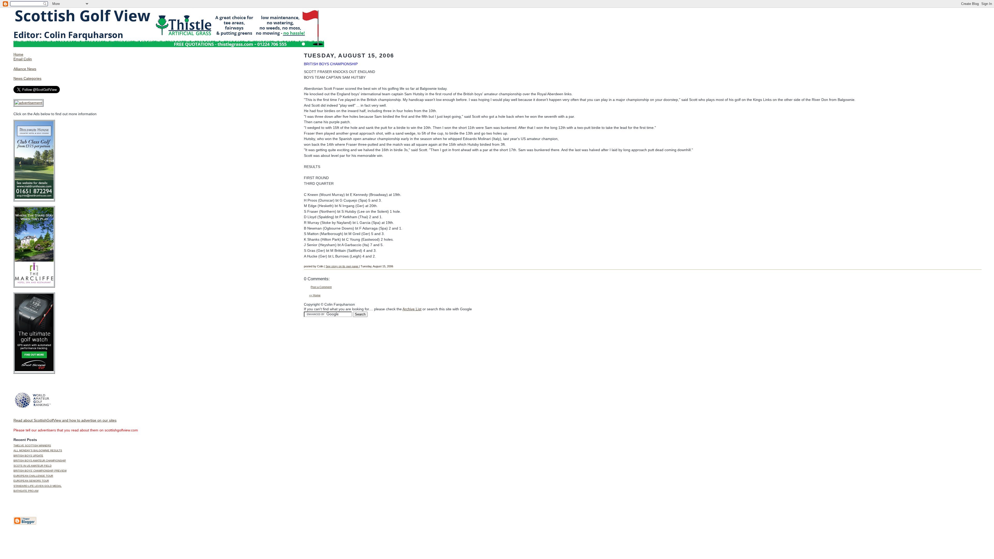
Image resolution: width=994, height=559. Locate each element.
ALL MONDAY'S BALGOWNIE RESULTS (37, 450)
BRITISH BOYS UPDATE (28, 455)
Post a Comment (321, 287)
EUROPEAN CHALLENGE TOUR (33, 475)
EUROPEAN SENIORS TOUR (31, 480)
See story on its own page (342, 266)
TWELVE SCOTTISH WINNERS (32, 445)
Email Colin (22, 59)
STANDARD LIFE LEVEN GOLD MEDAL (37, 485)
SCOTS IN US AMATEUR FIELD (32, 465)
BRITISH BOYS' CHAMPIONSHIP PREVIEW (40, 470)
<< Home (314, 295)
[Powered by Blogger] (24, 523)
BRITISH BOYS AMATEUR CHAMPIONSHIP (39, 460)
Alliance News (24, 69)
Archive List (412, 309)
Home (18, 54)
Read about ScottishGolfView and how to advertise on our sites (64, 420)
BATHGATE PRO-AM (25, 490)
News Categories (27, 78)
